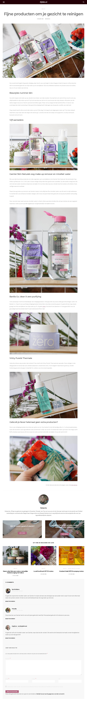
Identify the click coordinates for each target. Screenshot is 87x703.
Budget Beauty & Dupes (74, 568)
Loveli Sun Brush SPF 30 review (43, 571)
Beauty (43, 8)
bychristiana (15, 589)
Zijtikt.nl (43, 2)
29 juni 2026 (43, 574)
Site (59, 679)
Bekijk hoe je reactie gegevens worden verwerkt (50, 694)
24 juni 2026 (72, 574)
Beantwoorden (10, 601)
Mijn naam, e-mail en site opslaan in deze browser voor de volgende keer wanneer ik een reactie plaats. (35, 686)
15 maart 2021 (61, 530)
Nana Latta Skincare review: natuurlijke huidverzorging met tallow (15, 572)
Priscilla (14, 609)
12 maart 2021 (40, 18)
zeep (44, 306)
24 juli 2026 (15, 575)
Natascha (47, 18)
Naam (7, 679)
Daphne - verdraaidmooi (19, 626)
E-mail (34, 679)
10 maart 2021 (19, 529)
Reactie (7, 658)
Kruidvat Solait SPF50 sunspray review (71, 571)
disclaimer (74, 485)
